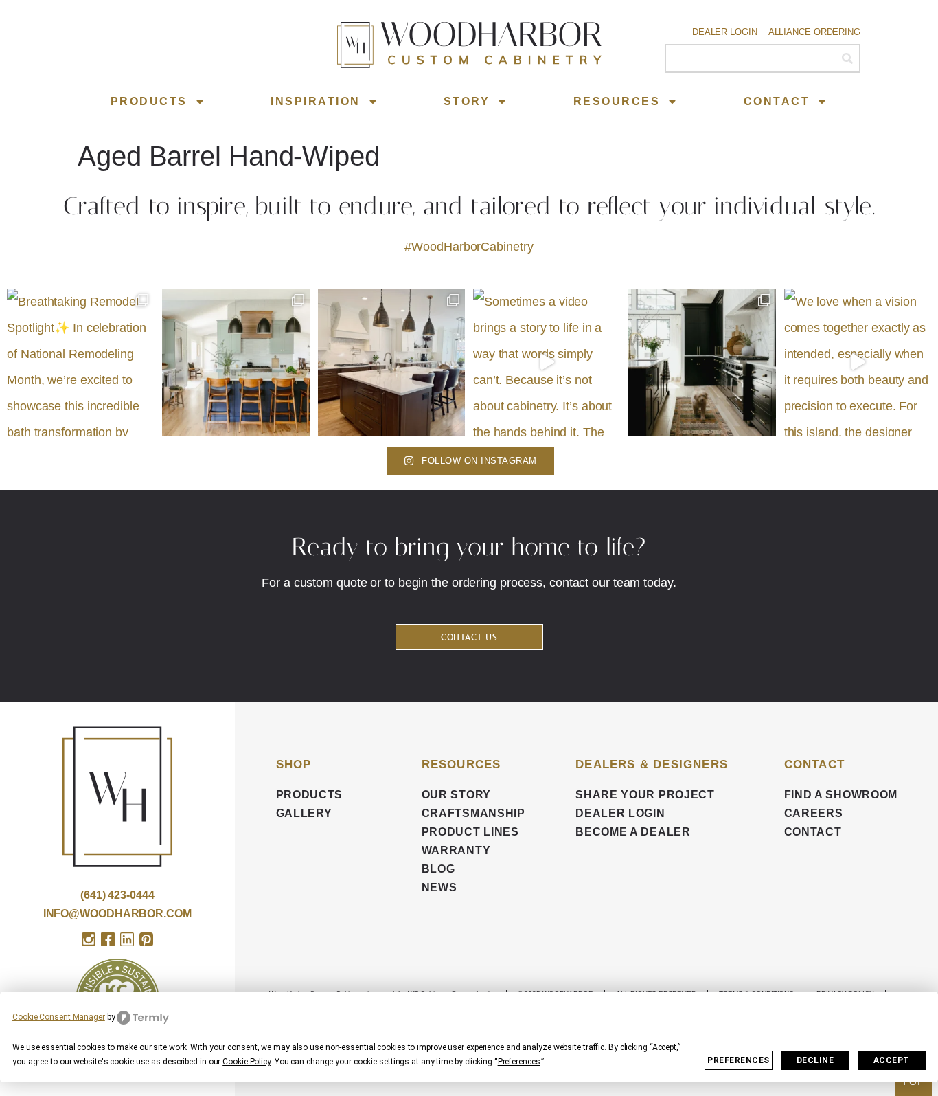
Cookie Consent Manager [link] (58, 1017)
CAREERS (813, 813)
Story (467, 101)
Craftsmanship (473, 813)
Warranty (456, 850)
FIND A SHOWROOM (841, 795)
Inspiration (316, 101)
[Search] (847, 58)
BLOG (438, 869)
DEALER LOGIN (620, 813)
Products (149, 101)
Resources (617, 101)
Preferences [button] (519, 1061)
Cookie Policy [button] (246, 1061)
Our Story (456, 795)
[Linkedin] (127, 939)
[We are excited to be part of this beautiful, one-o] (701, 362)
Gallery (304, 813)
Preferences (738, 1060)
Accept (891, 1060)
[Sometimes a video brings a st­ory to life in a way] (546, 362)
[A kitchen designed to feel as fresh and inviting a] (235, 362)
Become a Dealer (633, 832)
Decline (815, 1060)
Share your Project (645, 795)
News (439, 887)
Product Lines (470, 832)
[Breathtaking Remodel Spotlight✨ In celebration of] (80, 362)
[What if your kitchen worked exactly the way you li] (391, 362)
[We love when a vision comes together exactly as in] (857, 362)
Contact (777, 101)
